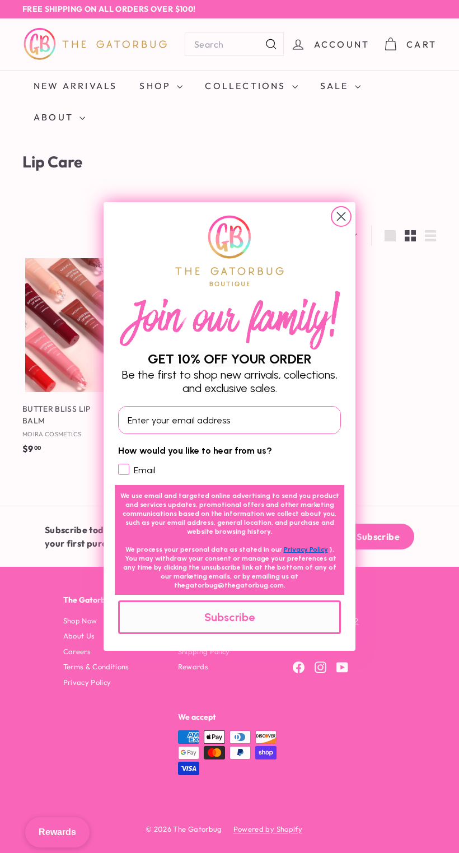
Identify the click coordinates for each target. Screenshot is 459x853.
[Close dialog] (341, 216)
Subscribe (229, 617)
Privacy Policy (306, 549)
